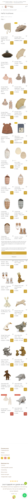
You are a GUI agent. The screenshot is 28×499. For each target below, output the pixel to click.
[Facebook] (2, 458)
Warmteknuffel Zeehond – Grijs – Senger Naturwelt (19, 385)
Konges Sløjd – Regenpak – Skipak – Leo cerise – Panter (20, 88)
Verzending (4, 470)
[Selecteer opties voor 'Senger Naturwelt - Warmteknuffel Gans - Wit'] (11, 340)
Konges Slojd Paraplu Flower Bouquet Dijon (18, 113)
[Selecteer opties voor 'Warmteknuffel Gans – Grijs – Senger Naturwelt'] (25, 340)
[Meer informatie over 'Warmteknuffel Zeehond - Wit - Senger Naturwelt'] (25, 414)
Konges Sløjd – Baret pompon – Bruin (5, 64)
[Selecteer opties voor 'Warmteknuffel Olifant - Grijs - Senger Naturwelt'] (11, 365)
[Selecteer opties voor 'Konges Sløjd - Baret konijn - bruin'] (25, 42)
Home (2, 16)
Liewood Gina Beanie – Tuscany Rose (5, 138)
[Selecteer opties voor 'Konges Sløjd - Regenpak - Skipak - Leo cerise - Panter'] (25, 92)
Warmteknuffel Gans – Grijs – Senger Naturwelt (19, 337)
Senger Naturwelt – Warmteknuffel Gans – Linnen (19, 312)
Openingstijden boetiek (7, 467)
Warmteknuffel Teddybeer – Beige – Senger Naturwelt (20, 361)
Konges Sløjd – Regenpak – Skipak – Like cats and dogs (6, 114)
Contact (3, 465)
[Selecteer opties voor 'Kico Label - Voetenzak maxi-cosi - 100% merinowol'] (25, 168)
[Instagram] (5, 458)
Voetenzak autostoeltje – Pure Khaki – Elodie (19, 188)
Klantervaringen (5, 474)
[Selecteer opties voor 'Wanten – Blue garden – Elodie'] (11, 266)
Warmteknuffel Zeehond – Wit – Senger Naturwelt (19, 409)
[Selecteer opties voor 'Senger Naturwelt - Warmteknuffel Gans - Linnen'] (25, 316)
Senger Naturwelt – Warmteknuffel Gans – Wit (6, 337)
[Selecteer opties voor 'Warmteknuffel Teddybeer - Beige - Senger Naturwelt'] (25, 365)
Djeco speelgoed (5, 455)
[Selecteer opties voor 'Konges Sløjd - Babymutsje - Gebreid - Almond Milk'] (11, 43)
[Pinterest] (9, 458)
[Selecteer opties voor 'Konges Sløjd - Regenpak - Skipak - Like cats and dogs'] (11, 117)
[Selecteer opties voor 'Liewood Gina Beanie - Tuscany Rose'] (11, 142)
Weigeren (14, 256)
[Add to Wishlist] (26, 61)
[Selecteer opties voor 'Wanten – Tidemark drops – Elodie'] (11, 291)
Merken (3, 452)
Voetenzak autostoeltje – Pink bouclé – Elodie (5, 188)
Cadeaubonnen (5, 450)
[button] (25, 67)
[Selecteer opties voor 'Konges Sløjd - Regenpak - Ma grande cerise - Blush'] (11, 93)
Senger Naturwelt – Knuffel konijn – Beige (19, 287)
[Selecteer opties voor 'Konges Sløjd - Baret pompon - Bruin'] (11, 67)
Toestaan (14, 253)
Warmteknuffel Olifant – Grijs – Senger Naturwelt (5, 361)
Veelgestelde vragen (6, 476)
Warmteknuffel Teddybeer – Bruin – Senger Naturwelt (6, 385)
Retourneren (4, 472)
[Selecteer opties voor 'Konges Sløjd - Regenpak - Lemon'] (11, 414)
